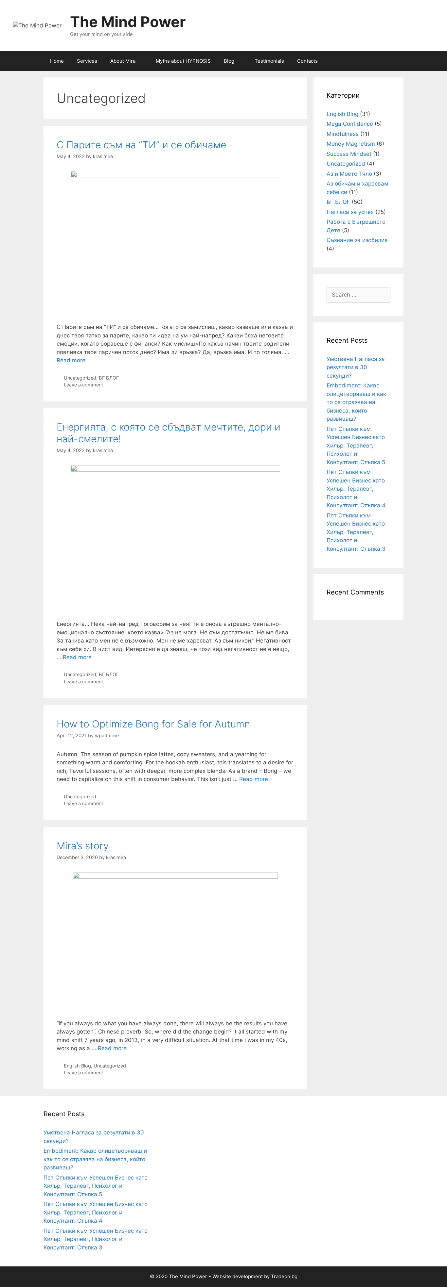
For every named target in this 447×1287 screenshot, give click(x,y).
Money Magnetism (351, 143)
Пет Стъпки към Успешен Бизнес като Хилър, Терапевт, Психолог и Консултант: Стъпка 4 (356, 489)
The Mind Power (128, 22)
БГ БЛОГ (109, 378)
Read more (71, 360)
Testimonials (269, 61)
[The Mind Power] (37, 25)
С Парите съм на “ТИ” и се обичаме (141, 145)
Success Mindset (349, 154)
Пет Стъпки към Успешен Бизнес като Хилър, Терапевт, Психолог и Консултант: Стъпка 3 (356, 532)
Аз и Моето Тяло (349, 174)
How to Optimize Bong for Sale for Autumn (153, 724)
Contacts (307, 61)
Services (87, 61)
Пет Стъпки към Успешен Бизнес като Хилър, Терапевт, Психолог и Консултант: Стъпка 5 (356, 445)
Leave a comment (83, 384)
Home (57, 61)
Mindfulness (343, 134)
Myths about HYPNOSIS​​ (183, 61)
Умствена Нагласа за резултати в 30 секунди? (356, 367)
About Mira (122, 61)
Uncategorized (80, 378)
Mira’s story (83, 846)
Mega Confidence (350, 124)
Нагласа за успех (350, 212)
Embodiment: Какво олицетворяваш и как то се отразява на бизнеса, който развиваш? (356, 402)
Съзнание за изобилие (357, 240)
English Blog (77, 1065)
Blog (229, 61)
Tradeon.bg (284, 1276)
